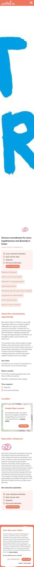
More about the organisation (11, 487)
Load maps (23, 426)
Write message (13, 266)
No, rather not (13, 559)
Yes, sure (26, 559)
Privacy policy (27, 563)
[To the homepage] (8, 3)
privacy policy (13, 552)
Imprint (20, 563)
